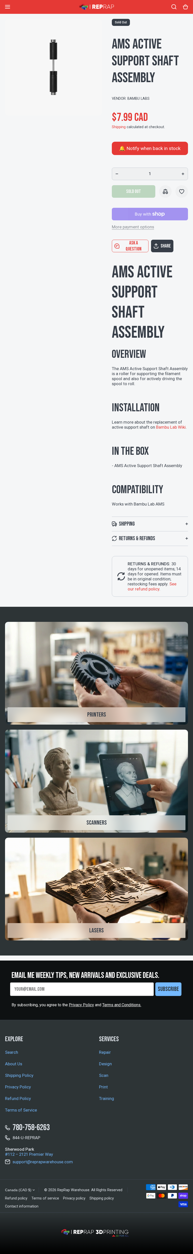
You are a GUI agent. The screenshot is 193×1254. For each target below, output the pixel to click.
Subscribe (168, 989)
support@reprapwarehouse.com (43, 1161)
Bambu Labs (138, 98)
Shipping (119, 127)
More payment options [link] (133, 226)
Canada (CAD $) (18, 1190)
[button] (169, 246)
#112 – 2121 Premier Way (29, 1154)
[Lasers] (96, 889)
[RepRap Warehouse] (96, 7)
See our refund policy (152, 586)
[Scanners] (96, 781)
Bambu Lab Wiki (171, 427)
